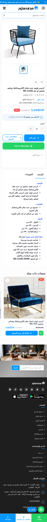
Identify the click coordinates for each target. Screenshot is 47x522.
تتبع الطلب (39, 425)
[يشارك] (35, 82)
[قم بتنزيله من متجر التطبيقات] (20, 396)
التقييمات (29, 174)
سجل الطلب (39, 416)
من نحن (40, 453)
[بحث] (4, 15)
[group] (23, 49)
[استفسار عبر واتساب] (41, 333)
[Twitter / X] (37, 389)
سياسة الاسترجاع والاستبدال (34, 466)
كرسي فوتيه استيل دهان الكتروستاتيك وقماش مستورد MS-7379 (25, 322)
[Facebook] (43, 389)
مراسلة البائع (27, 99)
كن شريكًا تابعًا (38, 434)
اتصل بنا (32, 509)
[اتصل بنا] (41, 509)
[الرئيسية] (27, 8)
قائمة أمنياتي (39, 420)
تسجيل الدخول (38, 412)
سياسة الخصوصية (37, 457)
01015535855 (35, 501)
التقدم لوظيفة (38, 438)
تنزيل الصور (36, 155)
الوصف (40, 174)
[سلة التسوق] (4, 8)
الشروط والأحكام (38, 462)
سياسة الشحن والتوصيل (36, 471)
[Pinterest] (10, 389)
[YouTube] (26, 389)
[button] (43, 8)
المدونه (41, 429)
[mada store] (23, 383)
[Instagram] (32, 389)
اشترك (15, 368)
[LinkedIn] (21, 389)
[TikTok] (15, 389)
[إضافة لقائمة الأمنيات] (41, 82)
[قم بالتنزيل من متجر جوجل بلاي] (37, 396)
